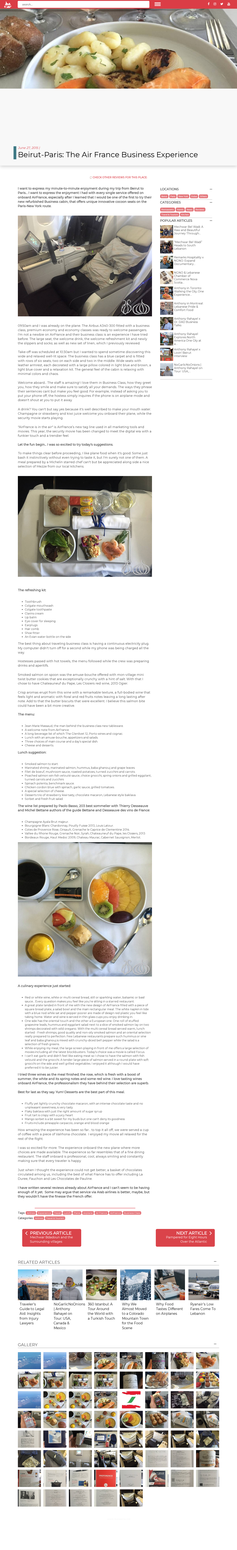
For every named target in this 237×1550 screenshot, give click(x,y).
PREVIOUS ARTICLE (50, 1233)
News (189, 209)
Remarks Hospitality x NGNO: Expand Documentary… (189, 261)
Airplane (88, 1213)
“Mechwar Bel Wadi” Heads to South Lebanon (188, 245)
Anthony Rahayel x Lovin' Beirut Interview (187, 353)
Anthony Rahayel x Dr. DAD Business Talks (187, 322)
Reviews (200, 209)
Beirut (164, 196)
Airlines (31, 1213)
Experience (44, 1213)
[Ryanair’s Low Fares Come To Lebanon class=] (203, 1284)
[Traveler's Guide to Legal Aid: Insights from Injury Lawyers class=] (33, 1284)
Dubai (194, 196)
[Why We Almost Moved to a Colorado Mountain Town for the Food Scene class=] (135, 1284)
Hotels (180, 209)
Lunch (67, 1213)
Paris (172, 196)
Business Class (132, 1213)
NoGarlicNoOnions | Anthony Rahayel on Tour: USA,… (188, 368)
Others (203, 196)
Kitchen (185, 214)
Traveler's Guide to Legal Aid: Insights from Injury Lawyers (32, 1313)
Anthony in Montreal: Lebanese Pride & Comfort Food (188, 307)
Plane (77, 1213)
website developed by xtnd (118, 1519)
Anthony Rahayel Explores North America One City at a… (187, 339)
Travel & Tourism (55, 1218)
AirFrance (115, 1213)
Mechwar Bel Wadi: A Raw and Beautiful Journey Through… (188, 230)
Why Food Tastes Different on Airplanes (169, 1309)
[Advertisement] (118, 114)
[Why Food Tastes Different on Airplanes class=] (169, 1284)
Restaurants (167, 209)
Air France (101, 1213)
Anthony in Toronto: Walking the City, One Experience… (189, 291)
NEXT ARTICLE (191, 1233)
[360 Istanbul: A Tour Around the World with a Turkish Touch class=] (101, 1284)
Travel (57, 1213)
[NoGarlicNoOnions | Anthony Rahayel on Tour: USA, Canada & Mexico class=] (67, 1284)
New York (183, 196)
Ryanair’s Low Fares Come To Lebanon (203, 1309)
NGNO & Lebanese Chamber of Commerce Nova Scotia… (187, 277)
